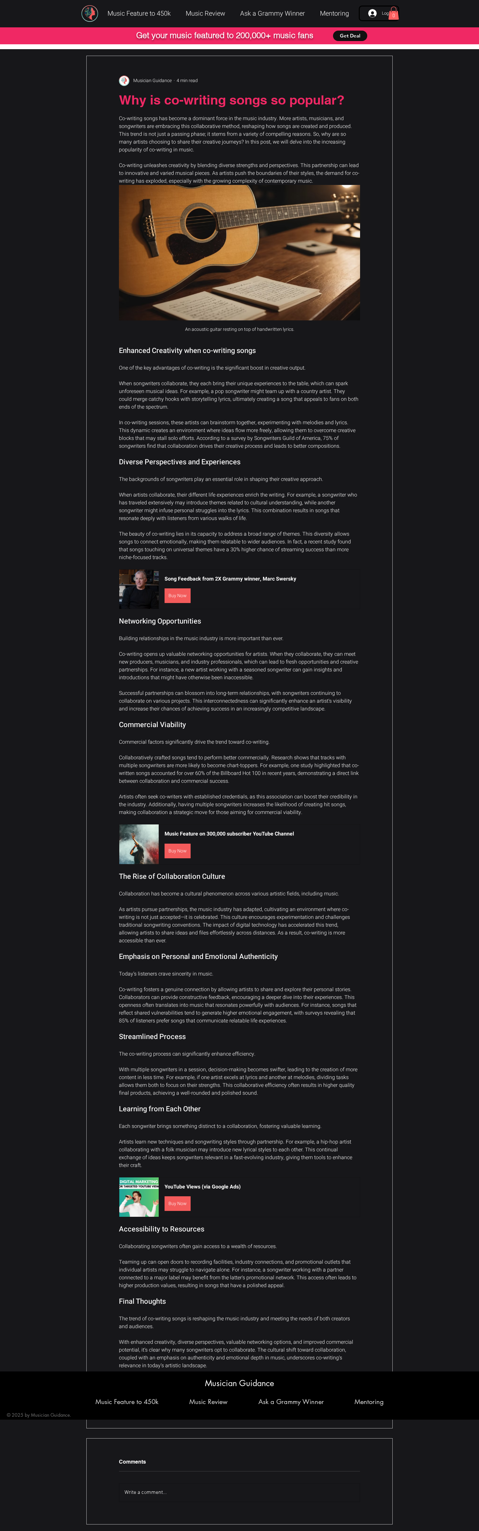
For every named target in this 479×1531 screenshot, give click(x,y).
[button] (393, 13)
